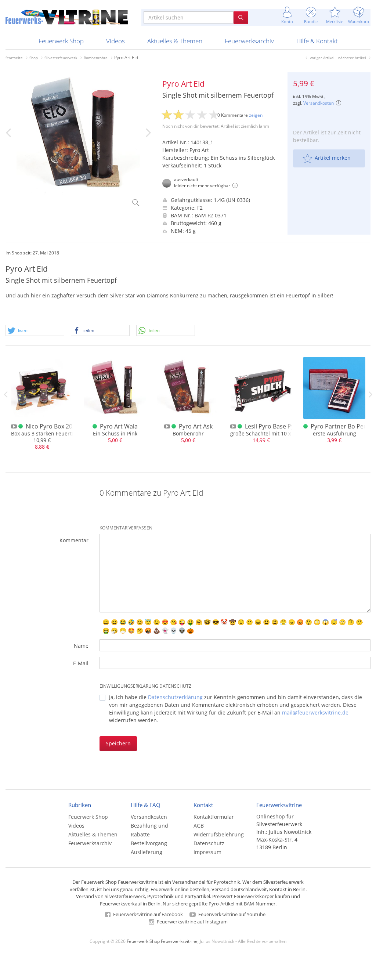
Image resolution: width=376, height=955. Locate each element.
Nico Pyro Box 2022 (52, 426)
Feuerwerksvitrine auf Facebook (147, 914)
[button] (35, 330)
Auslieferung (146, 852)
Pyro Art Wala (119, 426)
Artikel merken (333, 157)
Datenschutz (209, 843)
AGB (199, 825)
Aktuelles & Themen (174, 41)
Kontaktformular (214, 816)
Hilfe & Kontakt (317, 41)
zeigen (256, 115)
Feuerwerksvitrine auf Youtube (231, 914)
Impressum (207, 852)
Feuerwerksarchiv (249, 41)
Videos (115, 41)
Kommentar (73, 540)
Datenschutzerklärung (175, 697)
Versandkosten (318, 103)
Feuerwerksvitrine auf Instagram (192, 921)
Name (81, 645)
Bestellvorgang (149, 843)
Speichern (118, 743)
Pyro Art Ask (196, 426)
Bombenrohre (96, 57)
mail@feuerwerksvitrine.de (315, 712)
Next (370, 394)
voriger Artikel (322, 57)
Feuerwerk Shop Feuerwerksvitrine (162, 941)
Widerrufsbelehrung (219, 834)
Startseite (14, 57)
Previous (5, 394)
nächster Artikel (352, 57)
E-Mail (80, 663)
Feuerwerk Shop (61, 41)
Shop (33, 57)
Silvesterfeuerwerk (60, 57)
